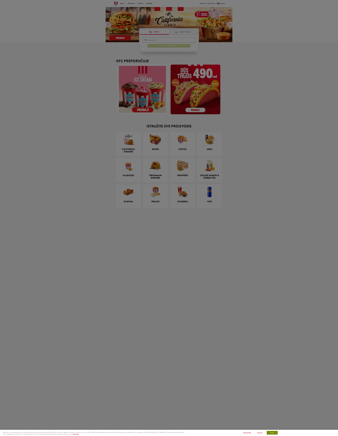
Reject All (259, 433)
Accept (272, 433)
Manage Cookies (247, 433)
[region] (169, 433)
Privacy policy (76, 434)
